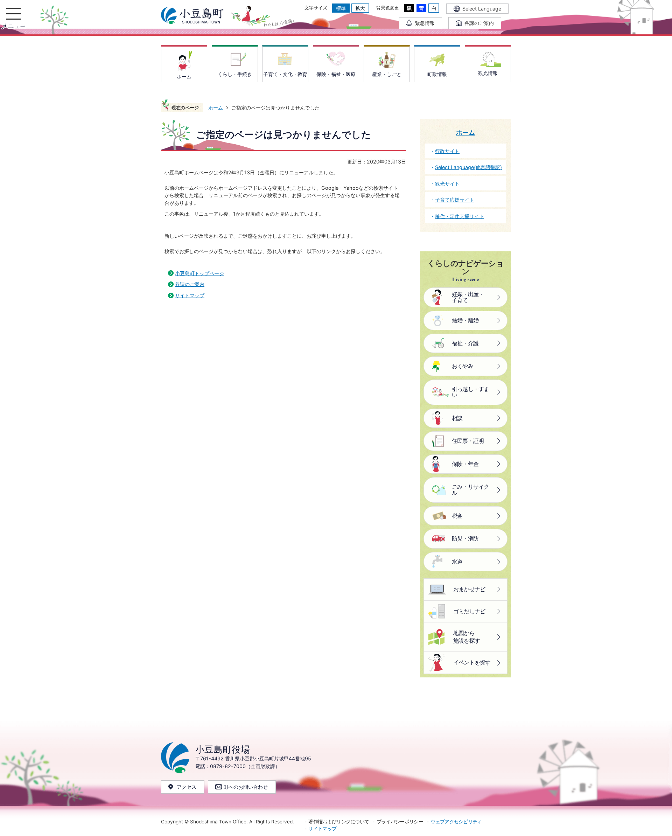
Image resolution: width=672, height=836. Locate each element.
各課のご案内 (189, 284)
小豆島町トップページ (199, 273)
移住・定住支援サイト (459, 216)
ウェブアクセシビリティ (456, 821)
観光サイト (447, 184)
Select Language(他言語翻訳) (468, 167)
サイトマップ (189, 295)
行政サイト (447, 151)
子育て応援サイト (454, 200)
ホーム (215, 108)
